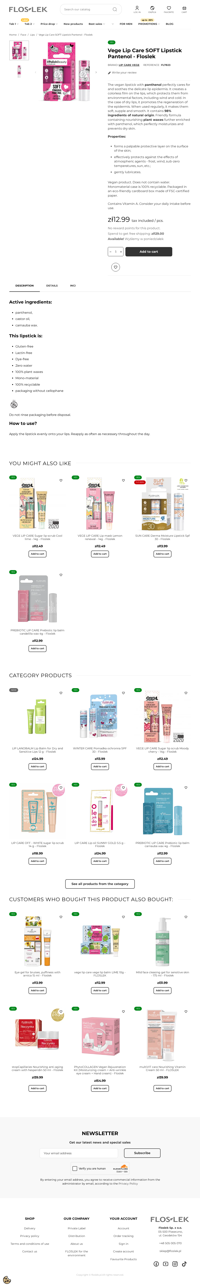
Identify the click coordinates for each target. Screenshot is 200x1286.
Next (96, 72)
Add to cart (149, 251)
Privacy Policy (128, 1183)
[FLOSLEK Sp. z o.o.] (28, 9)
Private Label (77, 1228)
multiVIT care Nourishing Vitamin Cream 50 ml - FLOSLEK (162, 1068)
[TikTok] (184, 1264)
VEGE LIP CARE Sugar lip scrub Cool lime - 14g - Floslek (37, 537)
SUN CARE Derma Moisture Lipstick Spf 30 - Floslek (162, 537)
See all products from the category (100, 884)
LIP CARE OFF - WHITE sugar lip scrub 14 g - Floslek (37, 844)
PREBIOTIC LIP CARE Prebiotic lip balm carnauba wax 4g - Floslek (162, 844)
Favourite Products (123, 1259)
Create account (123, 1251)
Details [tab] (52, 285)
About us (77, 1244)
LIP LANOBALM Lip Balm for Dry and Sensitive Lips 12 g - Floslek (37, 750)
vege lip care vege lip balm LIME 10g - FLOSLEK (100, 974)
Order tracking (123, 1236)
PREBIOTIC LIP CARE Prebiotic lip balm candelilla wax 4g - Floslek (37, 632)
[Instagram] (175, 1264)
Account (123, 1228)
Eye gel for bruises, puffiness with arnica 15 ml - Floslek (37, 974)
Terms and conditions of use (30, 1244)
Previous (36, 72)
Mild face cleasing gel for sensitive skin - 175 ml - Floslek (162, 974)
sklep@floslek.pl (170, 1251)
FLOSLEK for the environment (76, 1253)
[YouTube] (165, 1264)
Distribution (76, 1236)
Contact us (29, 1251)
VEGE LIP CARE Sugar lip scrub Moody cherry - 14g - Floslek (162, 750)
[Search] (115, 9)
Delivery (29, 1228)
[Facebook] (156, 1264)
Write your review (124, 72)
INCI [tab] (73, 285)
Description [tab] (24, 285)
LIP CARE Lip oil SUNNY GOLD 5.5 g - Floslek (100, 844)
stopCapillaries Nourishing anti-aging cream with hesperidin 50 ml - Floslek (37, 1068)
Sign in (123, 1244)
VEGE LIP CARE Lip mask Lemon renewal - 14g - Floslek (100, 537)
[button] (152, 9)
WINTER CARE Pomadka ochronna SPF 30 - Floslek (100, 750)
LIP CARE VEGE (129, 64)
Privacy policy (29, 1236)
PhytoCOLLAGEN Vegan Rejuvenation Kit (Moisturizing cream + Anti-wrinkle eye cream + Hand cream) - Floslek (100, 1070)
